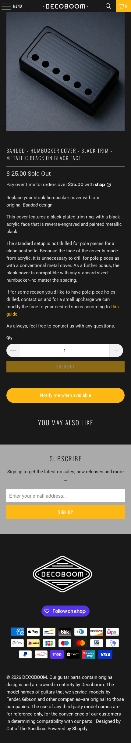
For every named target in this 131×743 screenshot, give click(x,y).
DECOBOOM (34, 677)
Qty (9, 337)
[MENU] (2, 6)
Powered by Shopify (67, 728)
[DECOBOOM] (65, 6)
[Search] (108, 6)
